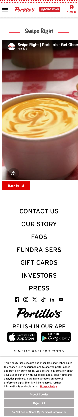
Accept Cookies (39, 394)
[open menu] (5, 9)
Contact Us (39, 211)
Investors (39, 275)
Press (39, 288)
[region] (39, 387)
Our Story (39, 224)
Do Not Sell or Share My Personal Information (39, 412)
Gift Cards (39, 262)
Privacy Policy (48, 386)
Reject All (39, 403)
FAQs (39, 237)
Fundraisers (39, 250)
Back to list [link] (16, 186)
